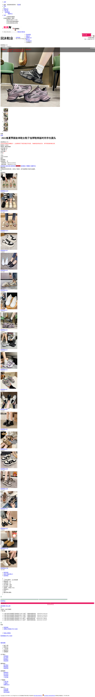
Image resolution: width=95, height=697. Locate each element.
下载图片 (28, 166)
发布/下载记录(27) (8, 574)
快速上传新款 (7, 633)
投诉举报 (6, 575)
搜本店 (23, 31)
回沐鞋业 (9, 46)
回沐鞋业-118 (4, 290)
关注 (5, 15)
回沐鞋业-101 (4, 449)
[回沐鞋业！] (15, 30)
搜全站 (19, 31)
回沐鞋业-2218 (4, 190)
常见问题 (6, 689)
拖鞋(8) (28, 36)
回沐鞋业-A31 (4, 270)
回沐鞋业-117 (4, 310)
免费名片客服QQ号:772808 (11, 629)
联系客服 (7, 12)
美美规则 (6, 656)
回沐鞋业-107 (4, 389)
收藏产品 (33, 166)
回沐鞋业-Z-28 (4, 548)
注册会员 (6, 9)
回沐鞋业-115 (4, 329)
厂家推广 (6, 683)
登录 (19, 4)
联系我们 (6, 659)
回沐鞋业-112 (4, 369)
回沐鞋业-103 (4, 429)
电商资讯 (6, 672)
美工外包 (6, 674)
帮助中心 (10, 13)
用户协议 (6, 665)
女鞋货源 (3, 46)
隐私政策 (6, 666)
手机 (5, 6)
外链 (2, 135)
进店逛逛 (3, 605)
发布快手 (18, 166)
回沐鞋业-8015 (4, 210)
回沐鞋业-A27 (4, 508)
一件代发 (6, 677)
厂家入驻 (6, 10)
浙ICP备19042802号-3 (38, 695)
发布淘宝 (3, 166)
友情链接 (6, 690)
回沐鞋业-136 (4, 250)
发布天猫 (8, 166)
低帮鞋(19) (29, 37)
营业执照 (6, 660)
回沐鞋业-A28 (4, 488)
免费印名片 (7, 684)
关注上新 (84, 35)
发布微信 (23, 166)
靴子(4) (28, 39)
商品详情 (6, 572)
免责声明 (6, 668)
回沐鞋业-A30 (4, 468)
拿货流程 (6, 627)
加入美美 (6, 657)
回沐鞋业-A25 (4, 528)
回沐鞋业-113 (4, 349)
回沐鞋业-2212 (4, 230)
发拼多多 (13, 166)
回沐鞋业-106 (4, 409)
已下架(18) (29, 40)
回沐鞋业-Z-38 (4, 568)
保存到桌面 (7, 692)
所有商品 (28, 34)
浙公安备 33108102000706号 (49, 695)
